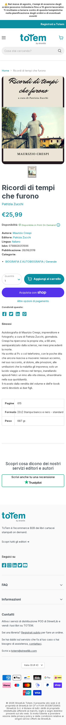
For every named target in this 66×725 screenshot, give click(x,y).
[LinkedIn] (14, 564)
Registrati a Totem (52, 24)
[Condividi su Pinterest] (24, 314)
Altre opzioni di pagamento (33, 301)
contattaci (35, 643)
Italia (31, 665)
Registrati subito (31, 632)
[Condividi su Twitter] (11, 314)
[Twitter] (19, 564)
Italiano (16, 241)
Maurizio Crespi (22, 233)
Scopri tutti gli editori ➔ (15, 541)
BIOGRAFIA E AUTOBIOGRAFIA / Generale (31, 261)
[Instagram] (9, 564)
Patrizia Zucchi (12, 204)
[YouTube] (24, 564)
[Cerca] (59, 51)
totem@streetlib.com (24, 650)
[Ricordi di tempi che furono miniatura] (32, 171)
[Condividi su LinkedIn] (17, 314)
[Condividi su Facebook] (4, 314)
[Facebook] (3, 564)
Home (5, 70)
